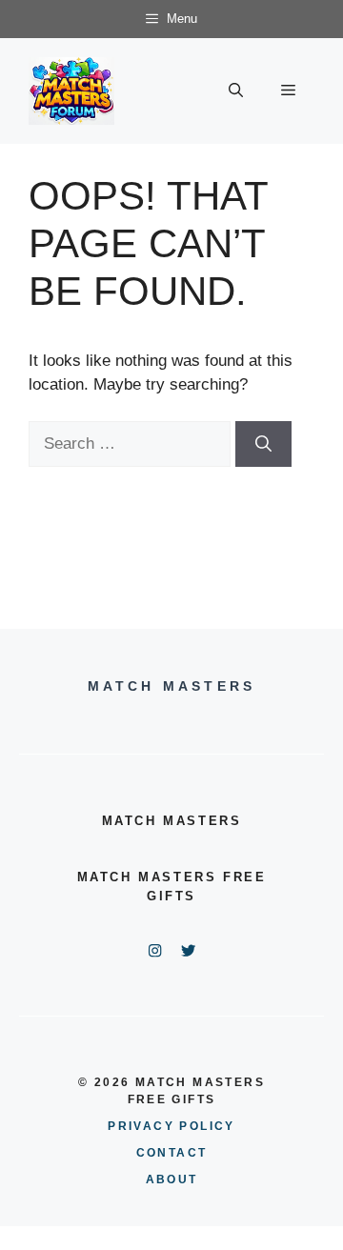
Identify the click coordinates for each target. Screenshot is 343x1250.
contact (172, 1152)
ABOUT (172, 1179)
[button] (236, 90)
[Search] (263, 444)
